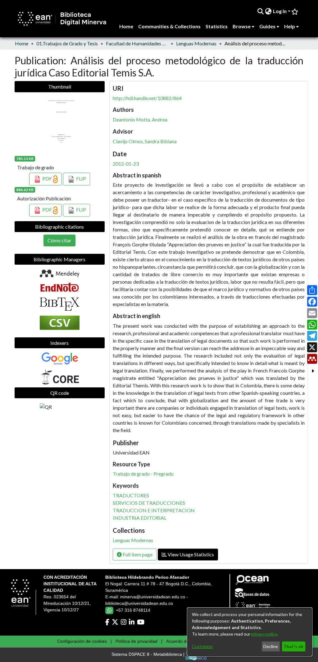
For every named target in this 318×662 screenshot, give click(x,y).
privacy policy (264, 634)
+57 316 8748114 (133, 610)
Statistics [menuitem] (217, 26)
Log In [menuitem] (280, 11)
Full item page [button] (137, 554)
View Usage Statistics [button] (190, 554)
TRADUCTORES (131, 495)
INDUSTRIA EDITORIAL (139, 518)
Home (21, 43)
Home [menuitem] (126, 26)
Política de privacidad (136, 641)
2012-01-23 (126, 164)
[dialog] (250, 632)
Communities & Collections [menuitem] (169, 26)
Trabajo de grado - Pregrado (143, 474)
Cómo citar (59, 240)
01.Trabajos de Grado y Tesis (67, 43)
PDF (47, 178)
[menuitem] (268, 11)
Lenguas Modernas (196, 43)
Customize (202, 646)
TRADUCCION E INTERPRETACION (154, 510)
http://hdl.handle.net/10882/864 (147, 98)
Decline (270, 646)
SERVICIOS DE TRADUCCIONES (149, 503)
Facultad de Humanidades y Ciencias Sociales (137, 43)
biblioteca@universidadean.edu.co (139, 603)
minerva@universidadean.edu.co (152, 596)
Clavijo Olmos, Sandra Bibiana (145, 141)
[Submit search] (261, 11)
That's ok (293, 646)
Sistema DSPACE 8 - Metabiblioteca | (148, 654)
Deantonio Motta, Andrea (140, 119)
